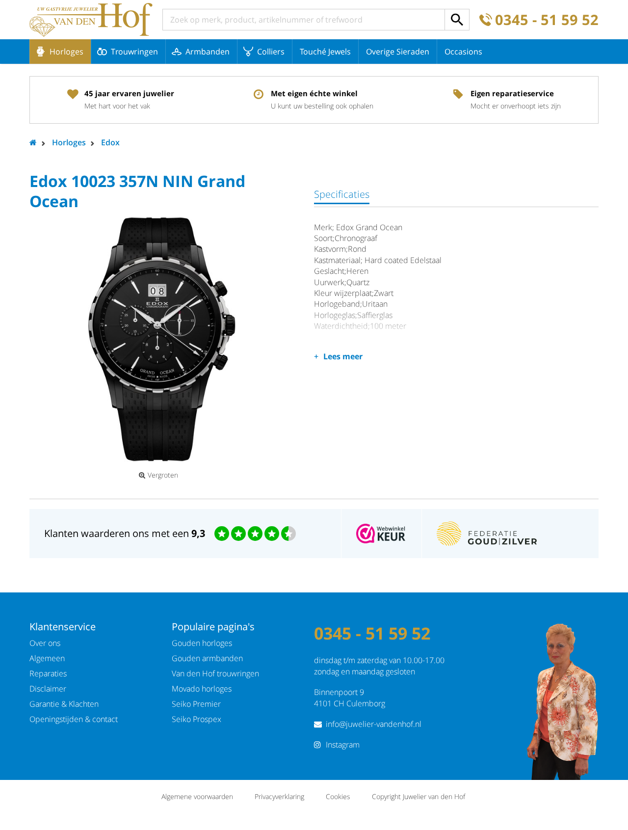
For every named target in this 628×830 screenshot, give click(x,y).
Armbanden (207, 51)
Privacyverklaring (279, 796)
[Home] (91, 19)
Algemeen (47, 658)
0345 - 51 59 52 (547, 20)
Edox (110, 142)
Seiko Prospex (196, 719)
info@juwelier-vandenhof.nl (373, 724)
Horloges (66, 51)
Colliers (271, 51)
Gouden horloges (202, 643)
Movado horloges (202, 688)
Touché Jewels (325, 51)
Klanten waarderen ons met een (124, 533)
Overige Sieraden (397, 51)
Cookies (338, 796)
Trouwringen (134, 51)
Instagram (343, 744)
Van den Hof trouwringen (215, 673)
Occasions (463, 51)
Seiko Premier (196, 703)
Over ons (44, 643)
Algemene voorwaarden (197, 796)
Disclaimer (47, 688)
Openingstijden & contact (73, 719)
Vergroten (163, 475)
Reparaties (48, 673)
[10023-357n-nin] (161, 339)
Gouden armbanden (207, 658)
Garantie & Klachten (64, 703)
